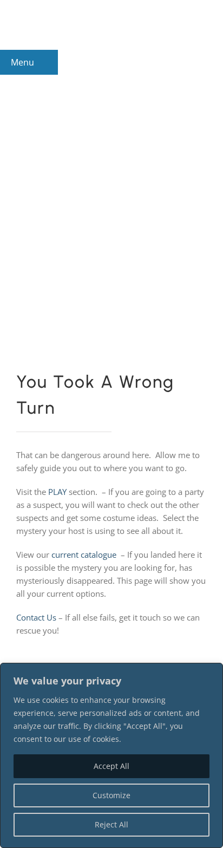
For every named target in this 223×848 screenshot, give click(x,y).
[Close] (211, 672)
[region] (111, 755)
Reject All (111, 824)
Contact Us (36, 617)
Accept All (111, 766)
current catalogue (83, 554)
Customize (111, 795)
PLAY (57, 491)
